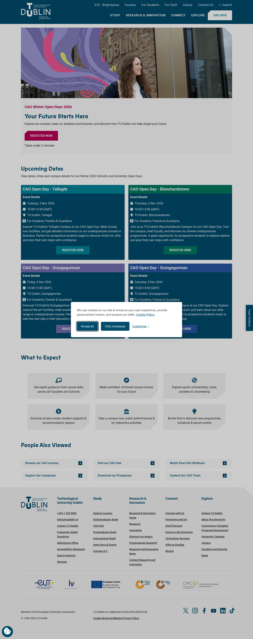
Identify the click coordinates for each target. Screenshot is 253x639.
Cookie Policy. (145, 314)
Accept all (87, 326)
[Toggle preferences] (7, 631)
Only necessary (115, 326)
